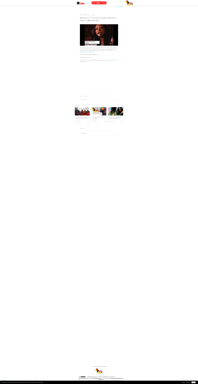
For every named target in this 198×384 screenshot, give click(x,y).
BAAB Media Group (97, 378)
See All (122, 105)
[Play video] (99, 35)
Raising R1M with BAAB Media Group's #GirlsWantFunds (115, 118)
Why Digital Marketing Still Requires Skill (98, 118)
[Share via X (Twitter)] (82, 96)
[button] (113, 6)
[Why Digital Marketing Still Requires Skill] (99, 111)
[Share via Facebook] (80, 96)
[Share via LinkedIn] (85, 96)
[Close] (196, 382)
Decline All (188, 382)
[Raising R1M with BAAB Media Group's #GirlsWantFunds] (115, 111)
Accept (193, 382)
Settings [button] (183, 382)
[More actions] (117, 15)
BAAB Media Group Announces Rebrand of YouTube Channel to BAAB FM (82, 118)
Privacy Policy (41, 382)
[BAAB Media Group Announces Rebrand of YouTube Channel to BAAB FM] (82, 111)
